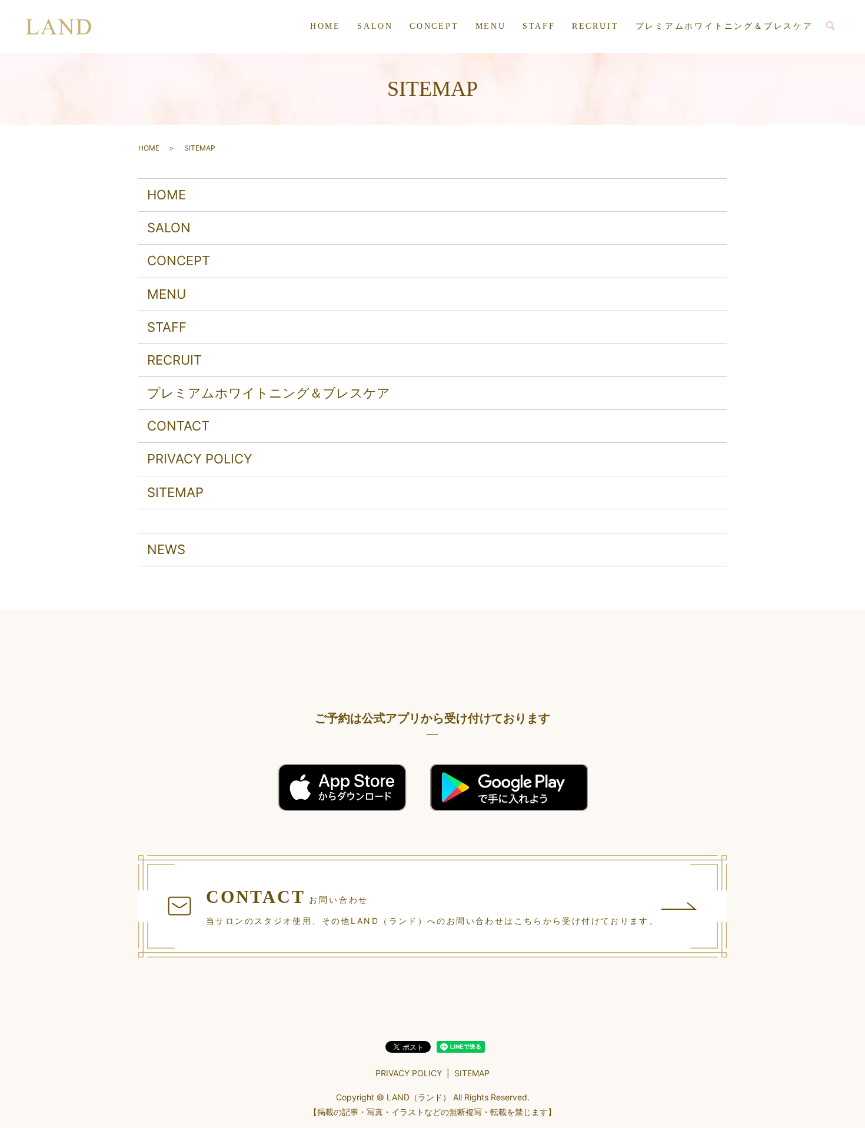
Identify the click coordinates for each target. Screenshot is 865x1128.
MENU (490, 26)
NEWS (166, 549)
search (830, 26)
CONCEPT (434, 26)
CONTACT (178, 425)
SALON (375, 26)
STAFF (539, 26)
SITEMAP (175, 492)
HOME (325, 26)
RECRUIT (595, 26)
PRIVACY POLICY (199, 458)
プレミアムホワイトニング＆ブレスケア (724, 26)
